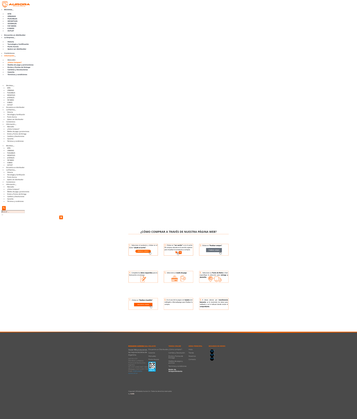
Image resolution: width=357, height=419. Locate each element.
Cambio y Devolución (176, 353)
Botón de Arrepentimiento (175, 370)
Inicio (191, 349)
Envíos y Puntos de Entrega (175, 357)
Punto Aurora (153, 359)
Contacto (192, 359)
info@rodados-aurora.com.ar (135, 372)
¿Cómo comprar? (175, 349)
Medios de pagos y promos (175, 362)
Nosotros (192, 356)
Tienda (191, 353)
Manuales (152, 356)
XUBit (132, 394)
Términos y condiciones (177, 366)
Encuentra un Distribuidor (158, 349)
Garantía (151, 353)
